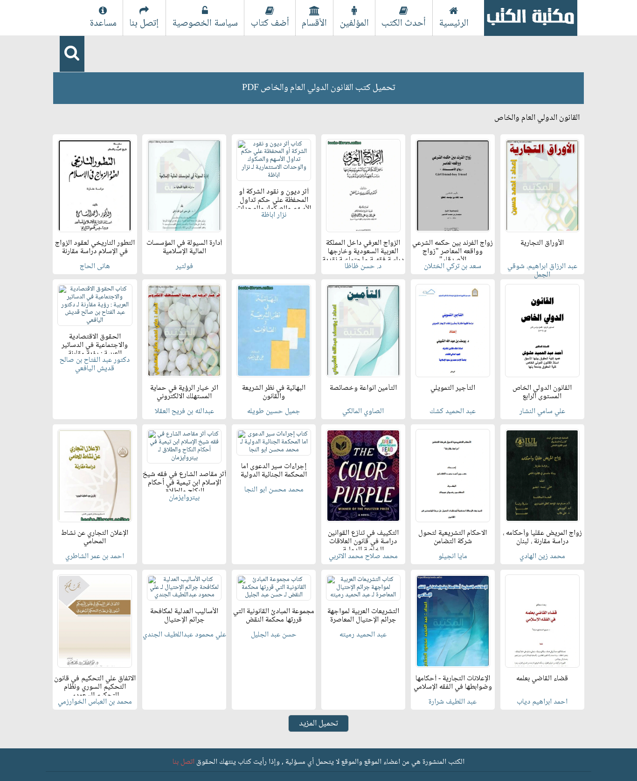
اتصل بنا (183, 762)
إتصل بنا (144, 23)
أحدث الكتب (403, 23)
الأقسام (314, 23)
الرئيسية (454, 23)
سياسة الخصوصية (205, 23)
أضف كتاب (270, 23)
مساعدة (103, 23)
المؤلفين (354, 23)
